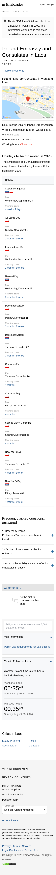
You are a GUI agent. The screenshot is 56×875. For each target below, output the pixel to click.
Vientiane (34, 745)
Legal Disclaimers (12, 850)
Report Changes (46, 4)
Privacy (6, 846)
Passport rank (10, 799)
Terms (16, 846)
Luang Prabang (11, 740)
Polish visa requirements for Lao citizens (27, 646)
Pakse (32, 740)
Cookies (26, 846)
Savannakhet (9, 745)
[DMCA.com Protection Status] (9, 863)
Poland (18, 12)
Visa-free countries (13, 794)
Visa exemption (11, 789)
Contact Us (31, 850)
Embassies (6, 12)
